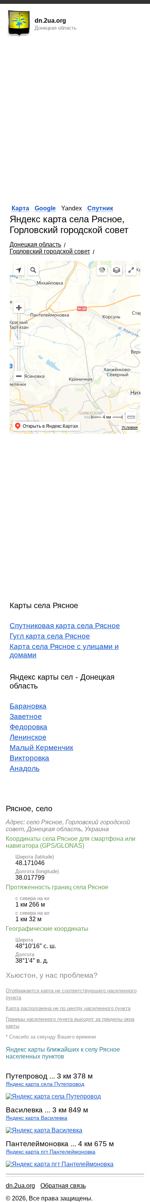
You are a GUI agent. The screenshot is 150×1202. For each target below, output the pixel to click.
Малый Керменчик (41, 748)
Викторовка (29, 758)
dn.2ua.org (20, 1185)
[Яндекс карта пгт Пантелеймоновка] (59, 1164)
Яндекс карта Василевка (36, 1118)
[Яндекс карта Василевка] (44, 1130)
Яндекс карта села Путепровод (45, 1084)
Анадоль (25, 768)
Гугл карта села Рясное (50, 636)
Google (45, 208)
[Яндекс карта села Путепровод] (53, 1096)
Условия (130, 427)
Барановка (28, 706)
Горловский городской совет (50, 251)
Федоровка (28, 727)
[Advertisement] (75, 118)
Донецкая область (35, 244)
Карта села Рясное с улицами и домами (64, 650)
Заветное (26, 716)
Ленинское (28, 737)
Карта (20, 208)
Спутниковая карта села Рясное (65, 626)
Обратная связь (63, 1185)
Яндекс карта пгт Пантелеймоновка (50, 1152)
